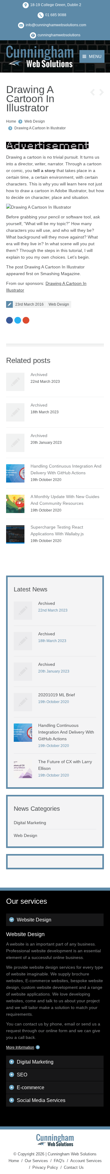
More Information (20, 1047)
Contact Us (74, 1167)
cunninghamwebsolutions (59, 35)
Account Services (86, 1160)
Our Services (36, 1160)
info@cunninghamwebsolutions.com (56, 25)
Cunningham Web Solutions (72, 1154)
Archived (39, 374)
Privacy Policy (45, 1167)
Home (11, 121)
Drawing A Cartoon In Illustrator (40, 128)
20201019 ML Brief (56, 694)
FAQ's (59, 1160)
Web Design (34, 121)
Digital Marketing (30, 822)
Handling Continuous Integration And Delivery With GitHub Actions (66, 732)
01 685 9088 (55, 15)
